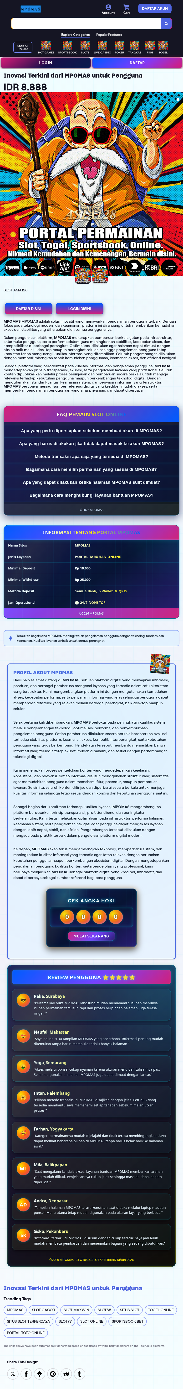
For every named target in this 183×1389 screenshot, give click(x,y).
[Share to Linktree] (39, 1374)
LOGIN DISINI (79, 309)
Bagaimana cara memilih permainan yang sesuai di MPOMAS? (91, 469)
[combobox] (86, 23)
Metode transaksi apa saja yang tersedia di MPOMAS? (91, 456)
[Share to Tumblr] (79, 1374)
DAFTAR (137, 62)
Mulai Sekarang (91, 936)
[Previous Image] (4, 185)
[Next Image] (179, 185)
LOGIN (45, 62)
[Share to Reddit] (66, 1374)
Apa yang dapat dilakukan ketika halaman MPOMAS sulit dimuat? (91, 482)
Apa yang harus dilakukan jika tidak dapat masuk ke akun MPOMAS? (91, 443)
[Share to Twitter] (13, 1374)
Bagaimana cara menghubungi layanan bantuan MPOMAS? (92, 495)
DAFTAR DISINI (28, 309)
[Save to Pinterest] (53, 1374)
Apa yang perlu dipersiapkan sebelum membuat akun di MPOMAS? (91, 430)
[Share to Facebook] (26, 1374)
